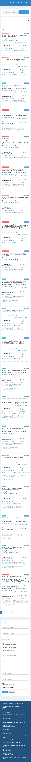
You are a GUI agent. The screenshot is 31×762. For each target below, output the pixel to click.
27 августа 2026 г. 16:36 (8, 117)
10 (22, 612)
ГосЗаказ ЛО (5, 741)
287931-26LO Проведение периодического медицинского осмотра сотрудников (14, 169)
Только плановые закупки (10, 647)
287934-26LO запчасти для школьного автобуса (12, 85)
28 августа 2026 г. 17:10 (8, 48)
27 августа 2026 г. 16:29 (8, 202)
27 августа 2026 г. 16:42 (8, 65)
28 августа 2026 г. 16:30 (21, 204)
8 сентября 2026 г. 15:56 (8, 531)
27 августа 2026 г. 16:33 (8, 147)
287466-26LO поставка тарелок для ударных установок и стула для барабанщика (14, 281)
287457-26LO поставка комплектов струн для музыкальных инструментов (14, 399)
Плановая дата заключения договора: (7, 46)
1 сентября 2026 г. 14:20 (21, 287)
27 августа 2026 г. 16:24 (8, 463)
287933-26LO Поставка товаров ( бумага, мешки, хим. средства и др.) (13, 60)
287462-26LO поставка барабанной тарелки (14, 370)
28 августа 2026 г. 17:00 (21, 42)
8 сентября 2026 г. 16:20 (8, 411)
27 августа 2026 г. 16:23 (8, 523)
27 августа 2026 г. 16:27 (8, 316)
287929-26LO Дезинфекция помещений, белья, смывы (15, 198)
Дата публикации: (6, 39)
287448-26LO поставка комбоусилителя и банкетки (13, 518)
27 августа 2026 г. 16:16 (8, 590)
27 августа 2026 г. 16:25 (8, 404)
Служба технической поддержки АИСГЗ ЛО (14, 722)
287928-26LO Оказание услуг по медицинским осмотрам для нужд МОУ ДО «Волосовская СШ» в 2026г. (15, 254)
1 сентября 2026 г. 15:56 (8, 598)
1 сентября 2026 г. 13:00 (21, 435)
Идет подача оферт (9, 687)
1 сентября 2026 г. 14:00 (21, 317)
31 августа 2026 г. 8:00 (7, 267)
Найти (24, 12)
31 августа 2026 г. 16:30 (8, 210)
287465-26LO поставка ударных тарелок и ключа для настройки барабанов (13, 311)
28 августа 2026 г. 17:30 (21, 175)
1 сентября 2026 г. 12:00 (21, 554)
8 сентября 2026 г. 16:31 (8, 323)
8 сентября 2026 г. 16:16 (8, 441)
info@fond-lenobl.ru (7, 720)
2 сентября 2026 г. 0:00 (7, 182)
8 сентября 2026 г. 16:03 (8, 501)
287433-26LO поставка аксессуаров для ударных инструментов (13, 548)
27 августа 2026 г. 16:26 (8, 349)
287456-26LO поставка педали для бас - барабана (13, 428)
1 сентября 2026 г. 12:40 (21, 495)
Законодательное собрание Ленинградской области (15, 739)
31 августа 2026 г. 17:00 (8, 72)
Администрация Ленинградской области (12, 742)
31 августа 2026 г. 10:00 (21, 91)
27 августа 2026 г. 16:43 (8, 40)
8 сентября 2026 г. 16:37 (8, 294)
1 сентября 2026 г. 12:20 (21, 524)
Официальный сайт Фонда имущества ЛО (8, 754)
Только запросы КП (9, 650)
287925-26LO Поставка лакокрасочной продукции (13, 458)
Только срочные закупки (10, 644)
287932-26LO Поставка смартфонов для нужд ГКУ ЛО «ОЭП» (14, 112)
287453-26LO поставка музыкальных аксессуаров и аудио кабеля (12, 489)
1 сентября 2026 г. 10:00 (8, 98)
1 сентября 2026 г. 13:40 (21, 376)
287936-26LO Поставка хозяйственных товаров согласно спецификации (15, 36)
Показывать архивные (9, 684)
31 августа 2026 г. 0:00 (7, 155)
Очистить (12, 692)
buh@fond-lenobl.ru (7, 733)
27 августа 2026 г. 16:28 (8, 233)
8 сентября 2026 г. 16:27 (8, 382)
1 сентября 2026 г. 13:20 (21, 405)
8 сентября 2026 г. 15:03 (8, 560)
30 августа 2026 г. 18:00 (21, 350)
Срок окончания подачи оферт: (21, 39)
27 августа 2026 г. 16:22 (8, 552)
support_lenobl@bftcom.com (9, 726)
